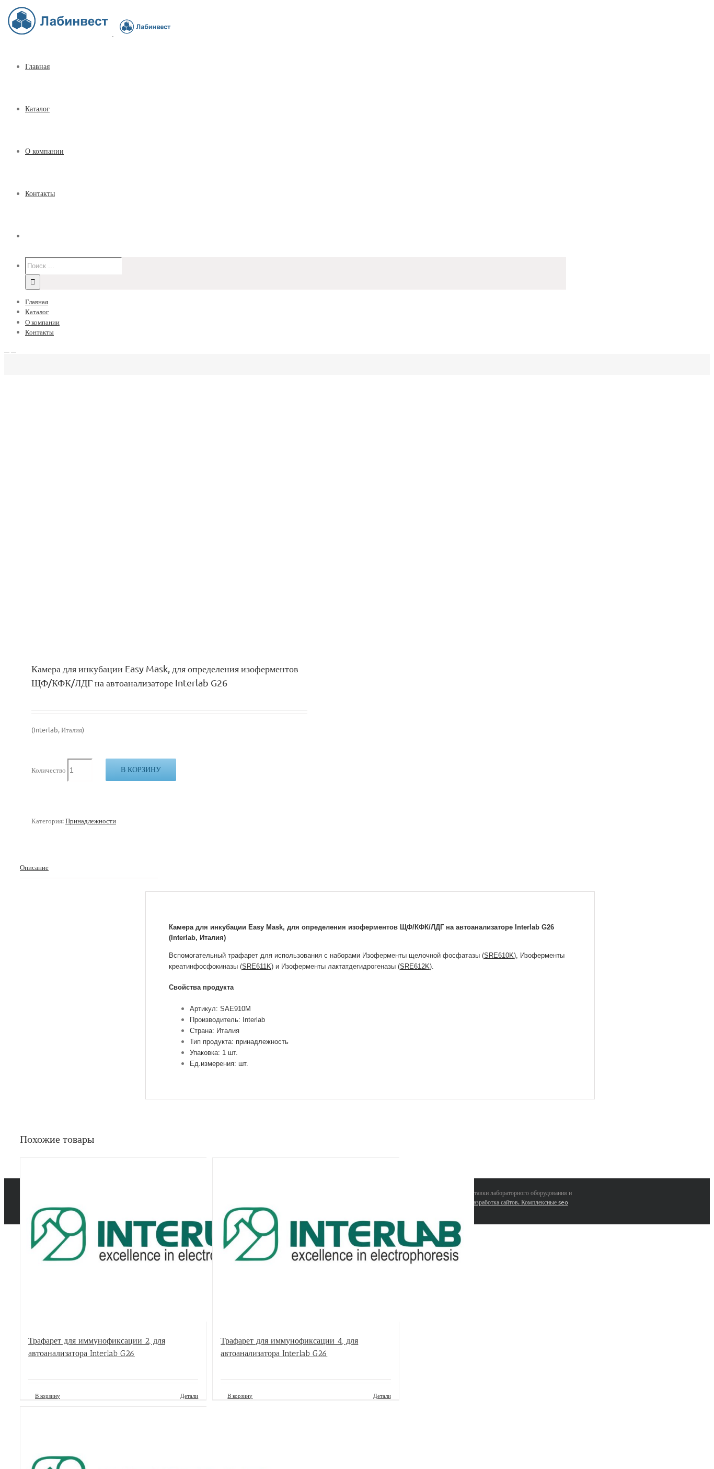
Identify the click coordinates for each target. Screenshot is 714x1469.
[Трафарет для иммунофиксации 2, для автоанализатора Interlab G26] (113, 1241)
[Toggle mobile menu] (6, 349)
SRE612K (415, 966)
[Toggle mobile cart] (13, 349)
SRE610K (499, 955)
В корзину (141, 769)
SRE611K (256, 966)
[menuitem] (302, 66)
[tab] (89, 867)
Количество (48, 769)
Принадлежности (90, 820)
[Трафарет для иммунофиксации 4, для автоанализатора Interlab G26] (305, 1241)
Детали (189, 1395)
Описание (34, 867)
